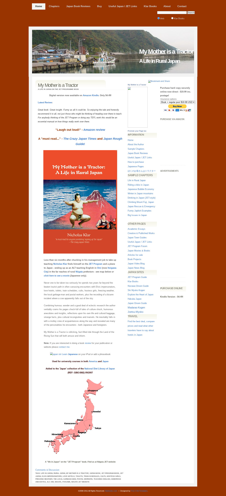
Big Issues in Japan (137, 215)
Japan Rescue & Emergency (141, 206)
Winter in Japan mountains (140, 193)
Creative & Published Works (141, 233)
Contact (181, 6)
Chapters (54, 6)
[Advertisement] (92, 17)
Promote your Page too (137, 131)
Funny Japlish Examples (139, 210)
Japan (105, 361)
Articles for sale (135, 255)
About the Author (136, 144)
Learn (69, 354)
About (167, 6)
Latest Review (45, 102)
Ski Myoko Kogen (136, 290)
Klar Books (150, 6)
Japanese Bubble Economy (141, 189)
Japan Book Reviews (78, 6)
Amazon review (94, 129)
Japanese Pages (136, 166)
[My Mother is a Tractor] (138, 127)
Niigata (79, 271)
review (88, 343)
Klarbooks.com (111, 491)
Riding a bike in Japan (138, 185)
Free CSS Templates (139, 491)
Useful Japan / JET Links (123, 6)
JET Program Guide (137, 277)
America (93, 361)
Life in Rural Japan (137, 180)
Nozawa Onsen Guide (138, 286)
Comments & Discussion (47, 470)
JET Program (95, 264)
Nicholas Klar (60, 264)
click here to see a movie (56, 275)
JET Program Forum (137, 246)
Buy (99, 6)
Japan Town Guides (137, 237)
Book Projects (134, 259)
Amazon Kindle (91, 95)
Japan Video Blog (136, 263)
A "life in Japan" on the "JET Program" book (66, 462)
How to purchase (136, 162)
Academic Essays (136, 229)
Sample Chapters (136, 149)
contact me (64, 347)
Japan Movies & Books (139, 250)
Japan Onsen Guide (137, 303)
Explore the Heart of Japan (140, 294)
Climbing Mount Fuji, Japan (141, 202)
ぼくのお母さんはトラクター (142, 171)
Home (38, 6)
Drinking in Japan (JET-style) (141, 198)
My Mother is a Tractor (137, 85)
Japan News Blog (136, 268)
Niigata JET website (106, 462)
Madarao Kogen (136, 307)
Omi (99, 268)
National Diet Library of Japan (99, 368)
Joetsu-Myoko (135, 312)
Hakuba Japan (134, 299)
